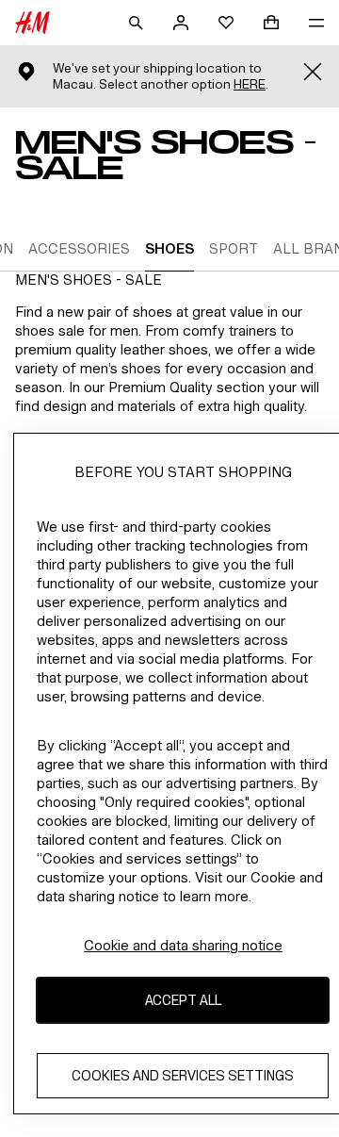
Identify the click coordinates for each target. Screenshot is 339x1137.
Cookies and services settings (183, 1075)
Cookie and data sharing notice (183, 945)
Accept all (183, 1000)
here (250, 84)
